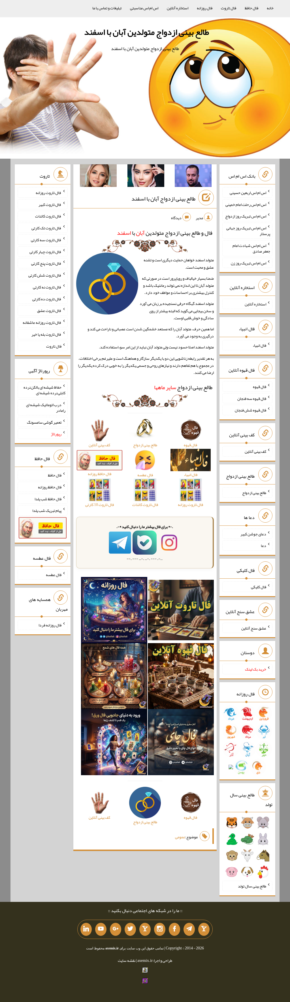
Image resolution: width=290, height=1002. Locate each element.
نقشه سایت (126, 960)
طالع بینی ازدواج (183, 387)
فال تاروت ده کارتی (46, 299)
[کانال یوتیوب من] (100, 929)
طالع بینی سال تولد (252, 886)
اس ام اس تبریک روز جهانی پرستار (248, 231)
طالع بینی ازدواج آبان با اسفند (163, 198)
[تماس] (145, 929)
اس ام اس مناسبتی (144, 8)
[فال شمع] (114, 677)
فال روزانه (204, 8)
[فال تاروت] (181, 611)
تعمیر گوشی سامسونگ (44, 422)
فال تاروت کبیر (50, 204)
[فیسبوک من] (174, 929)
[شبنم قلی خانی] (98, 177)
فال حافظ (251, 8)
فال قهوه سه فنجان (251, 398)
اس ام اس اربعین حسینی (248, 193)
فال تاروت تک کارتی (46, 228)
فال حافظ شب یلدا (48, 499)
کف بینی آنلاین (255, 451)
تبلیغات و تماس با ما (106, 8)
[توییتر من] (130, 929)
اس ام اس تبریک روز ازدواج (245, 216)
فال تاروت (228, 8)
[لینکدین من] (86, 929)
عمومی (180, 837)
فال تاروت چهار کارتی (45, 251)
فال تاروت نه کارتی (47, 287)
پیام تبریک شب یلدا (46, 510)
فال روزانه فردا (50, 625)
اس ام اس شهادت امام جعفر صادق (251, 248)
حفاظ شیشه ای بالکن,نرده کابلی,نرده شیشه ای (44, 390)
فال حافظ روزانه (49, 487)
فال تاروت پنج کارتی (46, 263)
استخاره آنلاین (177, 8)
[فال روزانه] (114, 611)
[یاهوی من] (204, 929)
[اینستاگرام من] (159, 929)
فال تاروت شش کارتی (44, 275)
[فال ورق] (114, 743)
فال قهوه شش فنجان (250, 410)
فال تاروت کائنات (48, 216)
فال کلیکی (258, 587)
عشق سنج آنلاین (253, 628)
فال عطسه (53, 575)
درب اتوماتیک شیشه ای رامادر (45, 407)
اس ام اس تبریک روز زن (248, 263)
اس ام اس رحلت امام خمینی (245, 204)
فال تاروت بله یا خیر (46, 334)
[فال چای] (181, 743)
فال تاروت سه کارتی (46, 240)
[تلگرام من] (189, 929)
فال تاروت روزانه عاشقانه (42, 322)
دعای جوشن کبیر (253, 534)
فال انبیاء (259, 345)
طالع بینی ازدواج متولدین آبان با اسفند (146, 31)
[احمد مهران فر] (193, 177)
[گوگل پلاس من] (115, 929)
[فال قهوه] (181, 677)
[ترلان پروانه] (145, 177)
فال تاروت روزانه (48, 193)
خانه (270, 8)
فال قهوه (259, 387)
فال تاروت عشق (49, 310)
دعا (263, 546)
